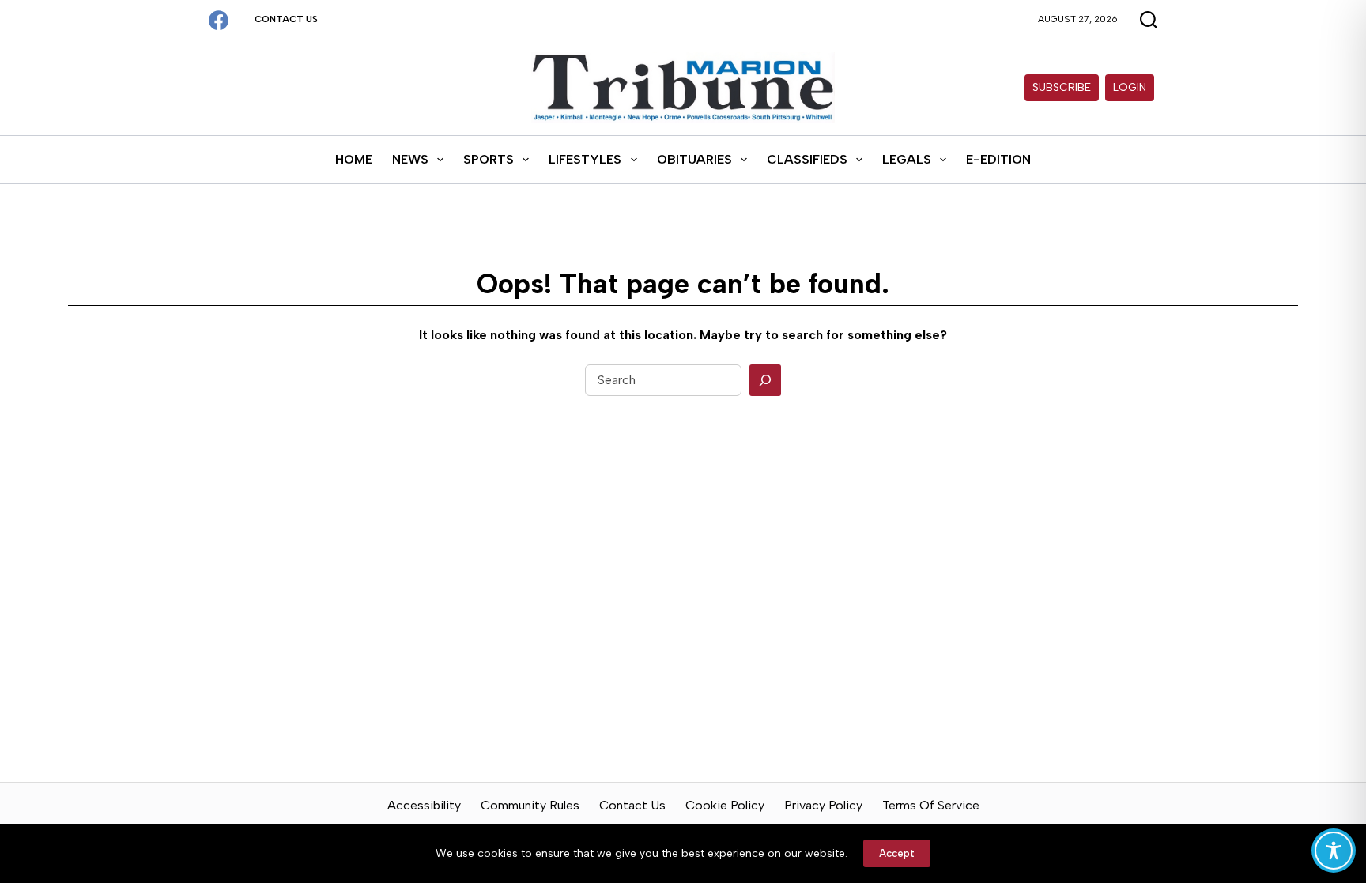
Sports (488, 159)
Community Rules (530, 805)
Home (353, 159)
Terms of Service (930, 805)
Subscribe (1061, 87)
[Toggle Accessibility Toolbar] (1333, 850)
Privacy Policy (823, 805)
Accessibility (424, 805)
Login (1129, 87)
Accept (897, 853)
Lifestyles (585, 159)
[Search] (765, 380)
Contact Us (286, 19)
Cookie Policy (724, 805)
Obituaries (694, 159)
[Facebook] (218, 20)
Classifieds (807, 159)
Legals (906, 159)
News (410, 159)
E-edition (998, 159)
